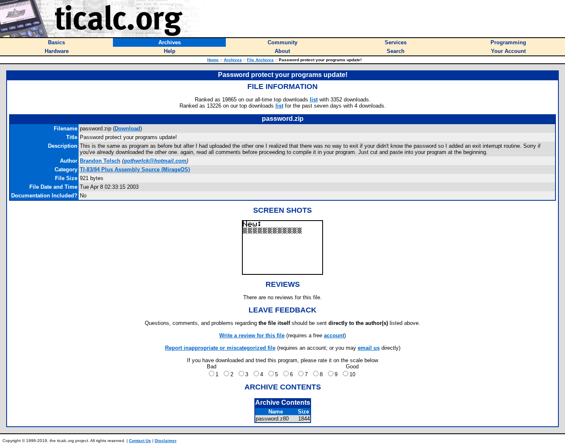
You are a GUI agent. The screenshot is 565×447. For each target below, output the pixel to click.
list (314, 99)
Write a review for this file (252, 335)
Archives (233, 60)
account (334, 335)
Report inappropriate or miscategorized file (220, 348)
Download (127, 128)
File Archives (260, 60)
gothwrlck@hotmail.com (155, 161)
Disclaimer (166, 440)
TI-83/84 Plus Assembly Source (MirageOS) (135, 169)
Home (213, 60)
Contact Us (140, 440)
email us (369, 348)
